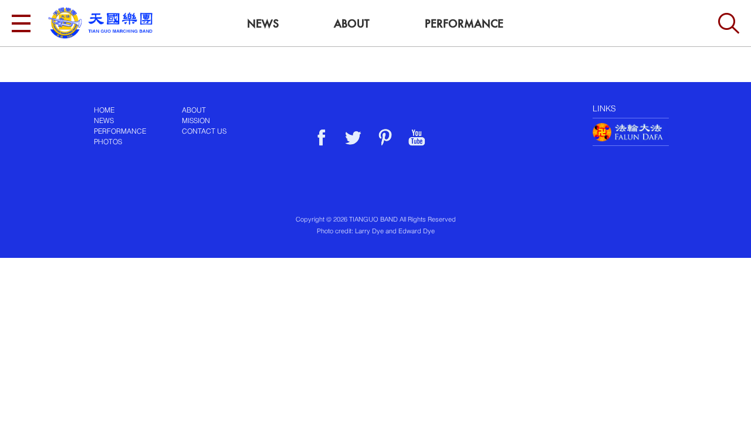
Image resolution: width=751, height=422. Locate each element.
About (352, 23)
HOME (104, 110)
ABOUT (194, 110)
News (263, 23)
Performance (464, 23)
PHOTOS (108, 142)
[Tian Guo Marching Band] (100, 23)
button (728, 23)
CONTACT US (204, 131)
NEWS (104, 121)
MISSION (196, 121)
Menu (21, 23)
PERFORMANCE (120, 131)
